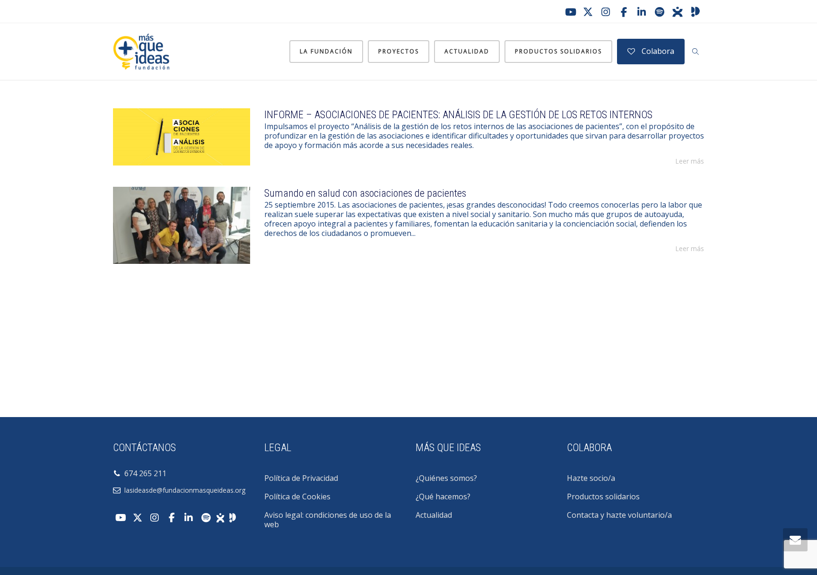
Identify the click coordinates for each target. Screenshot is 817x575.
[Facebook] (623, 11)
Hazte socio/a (591, 478)
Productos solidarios (558, 51)
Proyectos (398, 51)
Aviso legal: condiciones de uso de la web (327, 520)
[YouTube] (569, 11)
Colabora (657, 51)
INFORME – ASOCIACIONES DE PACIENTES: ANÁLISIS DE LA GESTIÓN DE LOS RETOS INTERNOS (458, 115)
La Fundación (326, 51)
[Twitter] (587, 11)
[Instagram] (605, 11)
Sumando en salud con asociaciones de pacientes (365, 193)
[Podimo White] (232, 517)
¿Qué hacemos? (443, 496)
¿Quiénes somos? (446, 478)
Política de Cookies (297, 496)
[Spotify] (659, 11)
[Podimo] (695, 11)
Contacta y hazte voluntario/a (619, 515)
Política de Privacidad (301, 478)
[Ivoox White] (220, 517)
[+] (181, 137)
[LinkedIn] (641, 11)
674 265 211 (143, 473)
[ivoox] (677, 11)
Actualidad (466, 51)
